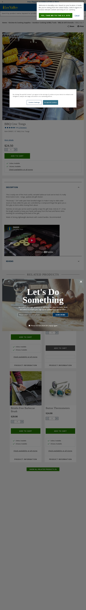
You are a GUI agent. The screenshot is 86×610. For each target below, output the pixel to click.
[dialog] (60, 11)
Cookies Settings (34, 102)
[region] (43, 98)
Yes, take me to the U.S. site (55, 15)
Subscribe (60, 315)
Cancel (77, 15)
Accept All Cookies (50, 102)
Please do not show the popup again (44, 326)
